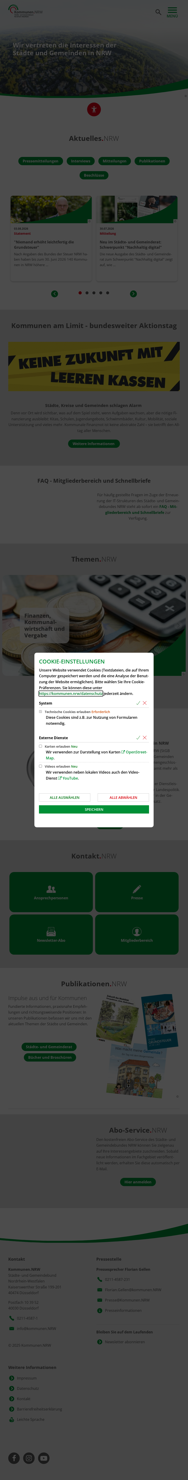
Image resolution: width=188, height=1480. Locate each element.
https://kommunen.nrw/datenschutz (71, 693)
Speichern (94, 809)
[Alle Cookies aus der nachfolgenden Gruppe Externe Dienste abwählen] (145, 738)
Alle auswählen (65, 797)
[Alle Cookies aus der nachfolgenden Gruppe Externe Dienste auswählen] (139, 738)
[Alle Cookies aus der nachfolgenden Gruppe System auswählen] (139, 703)
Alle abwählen (123, 797)
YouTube (70, 778)
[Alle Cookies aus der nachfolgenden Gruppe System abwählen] (145, 703)
